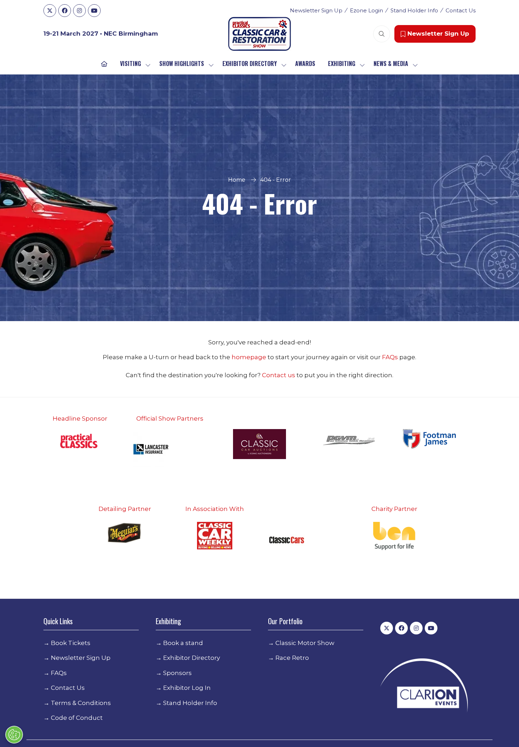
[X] (49, 10)
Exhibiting (341, 63)
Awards (305, 63)
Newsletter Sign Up (316, 10)
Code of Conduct (77, 717)
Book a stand (183, 642)
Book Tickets (70, 642)
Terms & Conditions (81, 702)
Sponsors (177, 672)
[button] (381, 33)
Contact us (278, 375)
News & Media (391, 63)
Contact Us (461, 10)
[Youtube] (94, 10)
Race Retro (292, 657)
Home (236, 179)
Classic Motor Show (304, 642)
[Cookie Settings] (14, 734)
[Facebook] (64, 10)
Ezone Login (366, 10)
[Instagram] (79, 10)
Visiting (130, 63)
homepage (250, 357)
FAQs (390, 357)
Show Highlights (181, 63)
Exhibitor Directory (249, 63)
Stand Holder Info (414, 10)
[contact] (296, 375)
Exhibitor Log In (187, 687)
